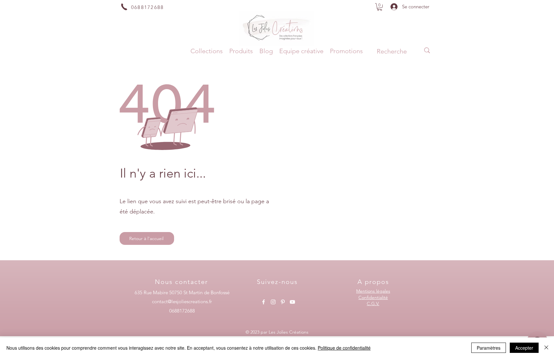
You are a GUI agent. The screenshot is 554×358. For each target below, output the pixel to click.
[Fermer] (546, 348)
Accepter (524, 348)
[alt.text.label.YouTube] (292, 302)
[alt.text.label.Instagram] (273, 302)
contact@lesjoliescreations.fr (182, 301)
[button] (379, 7)
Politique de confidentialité (344, 348)
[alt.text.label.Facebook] (263, 302)
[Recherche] (427, 50)
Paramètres (488, 348)
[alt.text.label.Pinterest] (283, 302)
